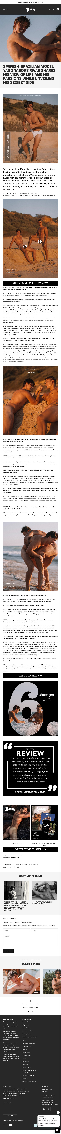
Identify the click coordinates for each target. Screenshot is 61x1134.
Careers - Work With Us (29, 1081)
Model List (25, 1078)
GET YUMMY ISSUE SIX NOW (30, 283)
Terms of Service (46, 925)
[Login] (53, 9)
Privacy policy (26, 1052)
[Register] (26, 1102)
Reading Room (26, 1034)
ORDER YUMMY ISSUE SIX (30, 849)
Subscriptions (26, 1028)
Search (24, 1040)
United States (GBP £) (9, 1115)
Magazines (25, 1025)
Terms (24, 1058)
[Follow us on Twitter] (44, 1109)
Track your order (27, 1046)
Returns (24, 1049)
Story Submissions (27, 1031)
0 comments (34, 864)
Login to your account (28, 1043)
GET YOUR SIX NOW (30, 675)
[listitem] (10, 867)
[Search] (7, 9)
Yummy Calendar (27, 1022)
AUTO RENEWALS (40, 2)
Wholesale (25, 1064)
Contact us (25, 1061)
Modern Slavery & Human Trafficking (29, 1071)
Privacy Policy (36, 925)
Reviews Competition (28, 1075)
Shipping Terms (26, 1055)
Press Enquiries (26, 1067)
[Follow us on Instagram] (48, 1109)
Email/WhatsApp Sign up (29, 1037)
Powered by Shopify (18, 1120)
